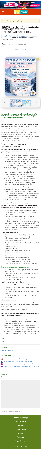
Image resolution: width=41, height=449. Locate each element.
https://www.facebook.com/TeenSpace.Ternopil (18, 361)
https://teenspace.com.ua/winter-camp (15, 359)
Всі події (4, 36)
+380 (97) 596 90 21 (7, 350)
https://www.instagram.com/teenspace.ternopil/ (18, 364)
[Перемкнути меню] (2, 12)
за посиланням (21, 320)
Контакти (23, 49)
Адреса (17, 49)
